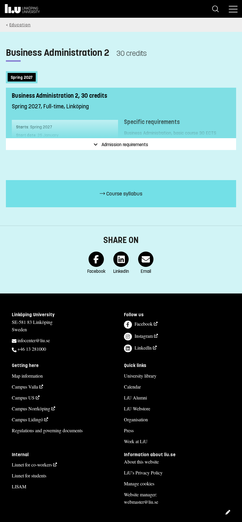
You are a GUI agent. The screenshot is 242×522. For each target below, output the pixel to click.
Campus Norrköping (31, 408)
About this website (141, 462)
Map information (27, 376)
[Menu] (233, 9)
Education (20, 24)
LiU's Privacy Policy (143, 472)
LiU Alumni (135, 397)
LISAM (19, 486)
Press (129, 430)
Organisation (136, 419)
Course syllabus (123, 193)
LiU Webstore (137, 408)
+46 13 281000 (31, 349)
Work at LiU (136, 441)
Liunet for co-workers (32, 464)
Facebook (144, 324)
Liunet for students (29, 475)
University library (140, 376)
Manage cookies (139, 483)
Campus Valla (25, 387)
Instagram (144, 336)
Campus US (23, 397)
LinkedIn (143, 348)
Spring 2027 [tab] (22, 77)
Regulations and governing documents (47, 430)
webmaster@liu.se (141, 502)
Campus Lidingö (27, 419)
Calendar (132, 387)
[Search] (215, 9)
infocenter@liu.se (33, 340)
